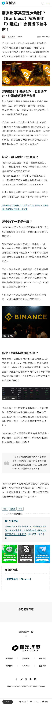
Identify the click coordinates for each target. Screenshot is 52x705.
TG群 (24, 702)
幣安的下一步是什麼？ (13, 693)
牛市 (20, 509)
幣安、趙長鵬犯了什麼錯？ (14, 688)
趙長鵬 (12, 509)
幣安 (5, 509)
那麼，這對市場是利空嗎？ (14, 698)
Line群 (35, 702)
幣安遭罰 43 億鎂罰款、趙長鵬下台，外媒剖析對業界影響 (26, 682)
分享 (46, 702)
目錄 (7, 702)
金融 (39, 36)
